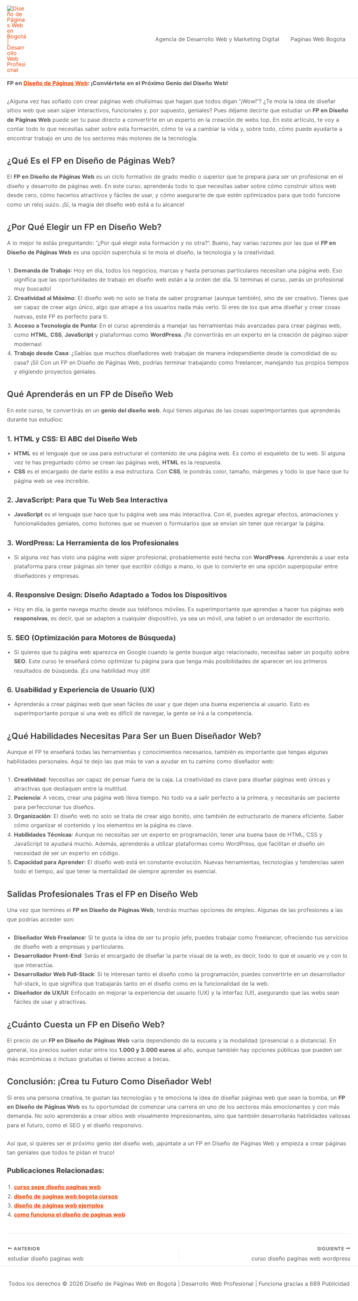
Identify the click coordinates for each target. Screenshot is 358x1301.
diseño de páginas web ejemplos (58, 1205)
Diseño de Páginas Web (55, 83)
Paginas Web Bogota (318, 39)
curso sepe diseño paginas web (57, 1186)
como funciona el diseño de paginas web (69, 1214)
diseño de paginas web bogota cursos (66, 1196)
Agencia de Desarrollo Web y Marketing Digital (217, 39)
